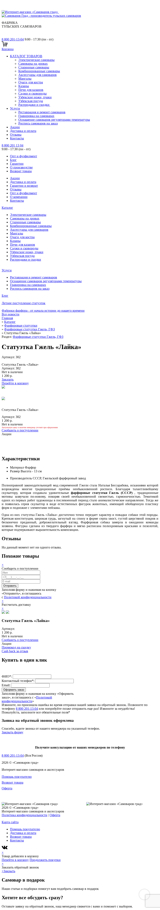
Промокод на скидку (16, 647)
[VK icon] (5, 848)
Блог (13, 160)
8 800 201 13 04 (12, 145)
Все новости (10, 314)
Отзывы (15, 134)
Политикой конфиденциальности (27, 597)
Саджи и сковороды (32, 93)
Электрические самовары (36, 60)
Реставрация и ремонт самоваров (41, 112)
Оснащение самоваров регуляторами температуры (54, 119)
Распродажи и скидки (34, 104)
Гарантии (17, 163)
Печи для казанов (30, 90)
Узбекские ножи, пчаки (35, 97)
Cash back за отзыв (15, 651)
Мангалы (24, 78)
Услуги (15, 108)
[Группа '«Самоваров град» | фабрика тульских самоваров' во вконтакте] (4, 35)
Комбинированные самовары (39, 71)
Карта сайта (10, 822)
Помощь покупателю (17, 776)
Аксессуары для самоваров (37, 75)
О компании (19, 197)
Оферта (7, 788)
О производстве (21, 167)
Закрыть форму (12, 732)
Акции (15, 127)
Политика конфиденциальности (24, 815)
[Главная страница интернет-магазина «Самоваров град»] (43, 13)
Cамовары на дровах (33, 63)
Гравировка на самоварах (36, 116)
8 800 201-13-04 (13, 39)
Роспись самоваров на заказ (38, 123)
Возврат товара (21, 171)
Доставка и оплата (23, 131)
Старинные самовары (33, 67)
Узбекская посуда (30, 101)
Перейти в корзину (15, 383)
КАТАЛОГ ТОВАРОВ (26, 56)
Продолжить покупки (45, 860)
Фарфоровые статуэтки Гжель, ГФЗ (38, 336)
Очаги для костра (30, 82)
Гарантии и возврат (24, 185)
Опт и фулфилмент (23, 156)
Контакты (17, 138)
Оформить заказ (13, 689)
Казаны (23, 86)
